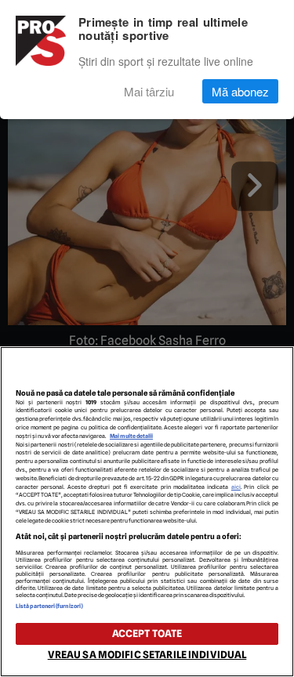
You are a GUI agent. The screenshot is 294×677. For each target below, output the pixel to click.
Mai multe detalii (131, 436)
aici (236, 487)
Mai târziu (149, 91)
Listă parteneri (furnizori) (49, 606)
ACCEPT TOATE (147, 633)
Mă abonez (240, 91)
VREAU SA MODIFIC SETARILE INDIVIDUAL (147, 655)
